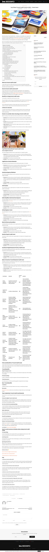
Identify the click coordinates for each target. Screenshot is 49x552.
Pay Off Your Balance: (9, 74)
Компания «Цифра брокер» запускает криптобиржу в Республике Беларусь (39, 71)
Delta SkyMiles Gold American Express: (9, 56)
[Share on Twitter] (19, 498)
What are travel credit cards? (8, 46)
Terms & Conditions (28, 548)
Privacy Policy (21, 548)
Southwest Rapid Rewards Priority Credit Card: (11, 61)
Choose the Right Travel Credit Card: (11, 71)
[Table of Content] (24, 45)
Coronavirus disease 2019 (38, 55)
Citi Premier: (5, 55)
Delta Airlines (10, 200)
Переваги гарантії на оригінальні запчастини (39, 47)
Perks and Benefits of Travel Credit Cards (10, 63)
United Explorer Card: (6, 57)
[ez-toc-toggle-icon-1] (24, 45)
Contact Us (40, 1)
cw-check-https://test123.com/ (39, 58)
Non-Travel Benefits (6, 68)
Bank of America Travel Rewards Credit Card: (10, 62)
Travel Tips (22, 1)
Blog (14, 548)
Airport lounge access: (9, 65)
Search (35, 35)
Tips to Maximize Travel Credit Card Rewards (10, 70)
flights (6, 424)
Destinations (27, 1)
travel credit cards (12, 495)
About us (36, 1)
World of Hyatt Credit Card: (8, 60)
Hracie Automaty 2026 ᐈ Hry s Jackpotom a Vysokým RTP (38, 43)
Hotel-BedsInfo (20, 8)
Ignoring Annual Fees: (9, 79)
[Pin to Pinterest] (20, 498)
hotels (10, 424)
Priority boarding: (8, 66)
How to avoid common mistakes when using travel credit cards (14, 76)
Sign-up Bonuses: (8, 73)
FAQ (4, 80)
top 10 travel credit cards (6, 495)
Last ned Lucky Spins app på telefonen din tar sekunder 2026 (40, 52)
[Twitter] (43, 1)
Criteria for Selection (6, 49)
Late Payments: (8, 78)
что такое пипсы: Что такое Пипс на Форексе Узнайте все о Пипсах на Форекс (40, 66)
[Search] (46, 1)
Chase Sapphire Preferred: (9, 52)
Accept (39, 551)
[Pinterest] (45, 1)
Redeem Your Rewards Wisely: (10, 75)
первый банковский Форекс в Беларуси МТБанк (40, 62)
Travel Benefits (5, 64)
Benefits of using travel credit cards (9, 48)
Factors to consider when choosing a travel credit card (12, 50)
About (17, 548)
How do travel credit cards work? (8, 47)
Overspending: (8, 77)
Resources (31, 1)
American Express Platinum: (7, 54)
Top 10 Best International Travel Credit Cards (10, 51)
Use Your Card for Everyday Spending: (11, 72)
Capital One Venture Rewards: (8, 53)
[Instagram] (44, 1)
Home (19, 1)
